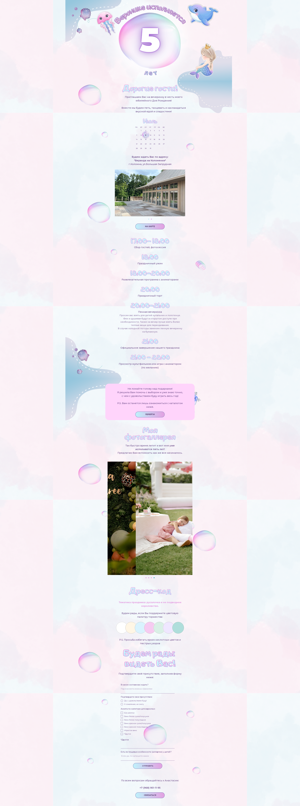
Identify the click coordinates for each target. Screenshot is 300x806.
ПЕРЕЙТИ (150, 414)
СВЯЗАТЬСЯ (150, 795)
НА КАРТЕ (150, 226)
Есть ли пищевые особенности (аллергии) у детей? (146, 752)
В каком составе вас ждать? (134, 685)
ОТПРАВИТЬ (147, 766)
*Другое (125, 740)
